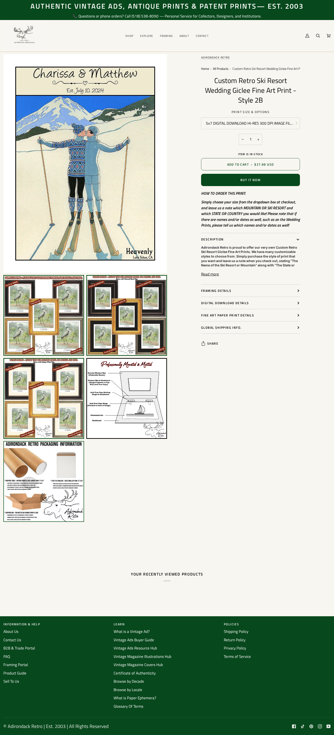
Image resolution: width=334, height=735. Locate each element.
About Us (10, 631)
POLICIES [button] (231, 624)
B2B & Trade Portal (19, 648)
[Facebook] (294, 726)
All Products (221, 68)
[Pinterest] (311, 726)
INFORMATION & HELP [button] (21, 624)
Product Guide (14, 673)
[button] (129, 36)
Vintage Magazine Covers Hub (138, 665)
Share (212, 343)
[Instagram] (320, 726)
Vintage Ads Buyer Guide (134, 640)
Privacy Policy (235, 648)
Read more (210, 274)
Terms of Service (237, 656)
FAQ (6, 656)
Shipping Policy (236, 631)
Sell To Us (11, 681)
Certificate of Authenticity (135, 673)
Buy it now (250, 179)
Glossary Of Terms (128, 706)
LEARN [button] (119, 624)
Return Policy (234, 640)
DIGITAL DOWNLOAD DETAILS (225, 303)
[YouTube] (329, 726)
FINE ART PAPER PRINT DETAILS (227, 315)
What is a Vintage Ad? (132, 631)
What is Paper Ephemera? (135, 698)
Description (212, 239)
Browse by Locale (128, 690)
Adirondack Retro (215, 57)
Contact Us (12, 640)
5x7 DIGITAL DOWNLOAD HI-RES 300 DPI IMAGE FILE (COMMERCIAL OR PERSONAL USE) (253, 123)
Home (205, 68)
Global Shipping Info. (221, 327)
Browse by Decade (129, 681)
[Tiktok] (303, 726)
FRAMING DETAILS (216, 290)
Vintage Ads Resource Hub (135, 648)
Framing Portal (15, 665)
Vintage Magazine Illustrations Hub (142, 656)
